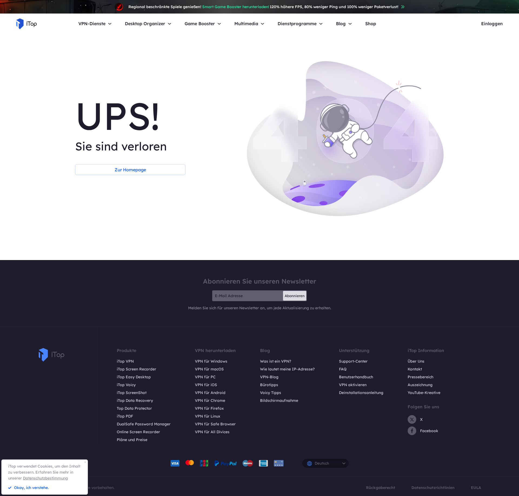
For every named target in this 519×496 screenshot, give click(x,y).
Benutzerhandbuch (356, 377)
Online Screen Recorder (138, 431)
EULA (476, 487)
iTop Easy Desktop (134, 377)
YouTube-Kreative (424, 392)
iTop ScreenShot (132, 392)
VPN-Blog (269, 377)
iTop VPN (125, 361)
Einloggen (492, 23)
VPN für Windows (211, 361)
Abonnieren (295, 296)
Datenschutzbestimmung (45, 478)
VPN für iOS (206, 384)
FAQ (343, 369)
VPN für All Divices (212, 431)
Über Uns (416, 361)
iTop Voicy (126, 384)
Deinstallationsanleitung (361, 392)
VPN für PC (205, 377)
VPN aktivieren (353, 384)
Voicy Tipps (270, 392)
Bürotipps (269, 384)
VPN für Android (210, 392)
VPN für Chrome (210, 400)
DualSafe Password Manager (144, 424)
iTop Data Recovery (135, 400)
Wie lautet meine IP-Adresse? (287, 369)
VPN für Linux (207, 416)
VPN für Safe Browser (215, 424)
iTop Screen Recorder (136, 369)
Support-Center (353, 361)
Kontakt (415, 369)
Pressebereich (420, 377)
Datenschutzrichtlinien (433, 487)
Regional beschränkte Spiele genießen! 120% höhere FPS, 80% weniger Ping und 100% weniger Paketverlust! (263, 6)
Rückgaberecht (380, 487)
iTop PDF (125, 416)
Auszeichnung (420, 384)
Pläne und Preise (132, 439)
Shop (370, 23)
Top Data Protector (134, 408)
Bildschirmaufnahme (279, 400)
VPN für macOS (209, 369)
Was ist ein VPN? (275, 361)
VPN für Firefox (209, 408)
